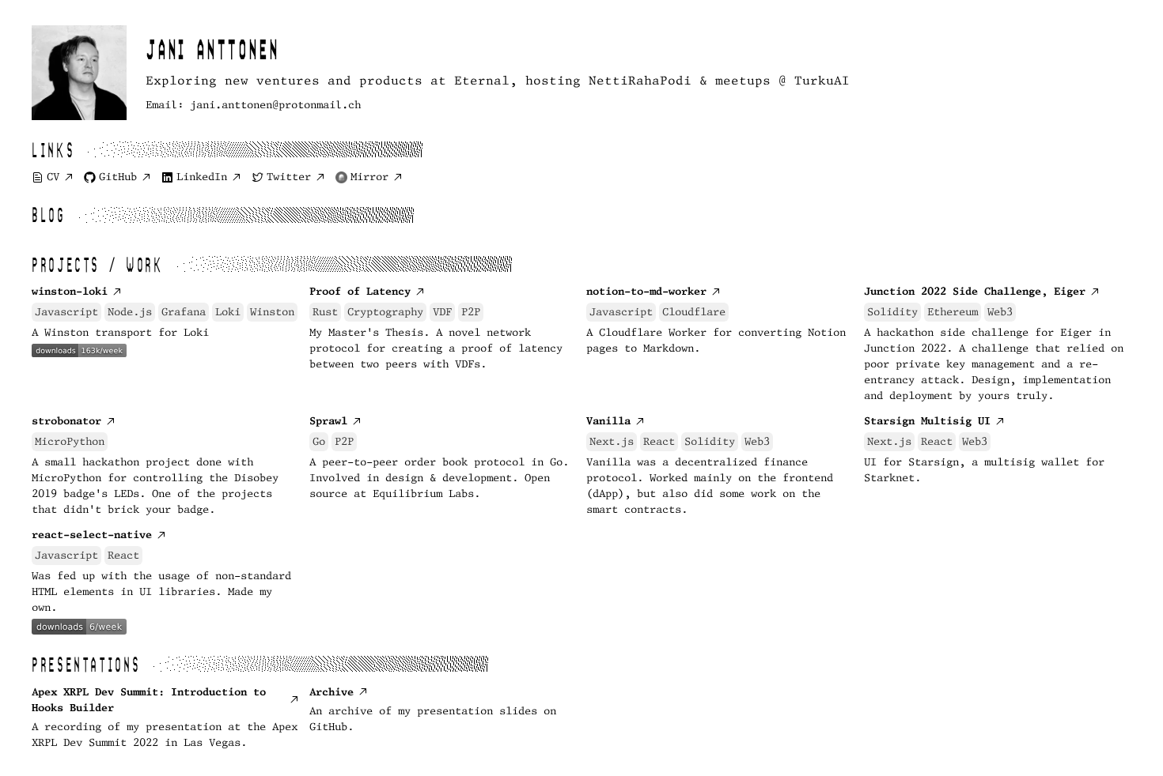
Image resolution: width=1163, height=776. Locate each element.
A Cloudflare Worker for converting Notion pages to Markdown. (716, 340)
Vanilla (608, 421)
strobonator (66, 421)
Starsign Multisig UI (927, 421)
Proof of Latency (360, 291)
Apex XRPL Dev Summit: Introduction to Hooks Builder (149, 699)
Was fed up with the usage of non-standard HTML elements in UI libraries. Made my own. (161, 591)
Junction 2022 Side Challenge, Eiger (974, 291)
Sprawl (328, 421)
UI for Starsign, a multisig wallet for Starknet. (984, 469)
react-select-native (92, 534)
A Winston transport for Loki (120, 332)
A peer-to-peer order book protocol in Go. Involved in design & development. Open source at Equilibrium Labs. (439, 477)
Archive (331, 692)
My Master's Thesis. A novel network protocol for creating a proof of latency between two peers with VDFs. (436, 348)
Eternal (482, 80)
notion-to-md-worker (646, 291)
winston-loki (70, 291)
